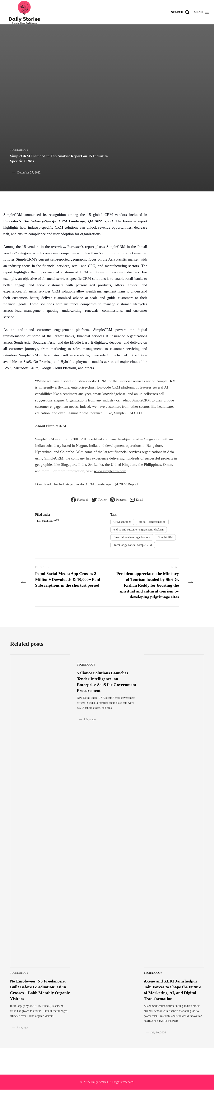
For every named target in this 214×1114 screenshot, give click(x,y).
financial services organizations (131, 537)
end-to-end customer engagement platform (138, 529)
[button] (201, 12)
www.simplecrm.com (110, 471)
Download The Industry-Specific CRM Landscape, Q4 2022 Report (86, 484)
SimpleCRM (165, 537)
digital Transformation (152, 521)
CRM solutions (122, 521)
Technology (19, 149)
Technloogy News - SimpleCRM (132, 545)
